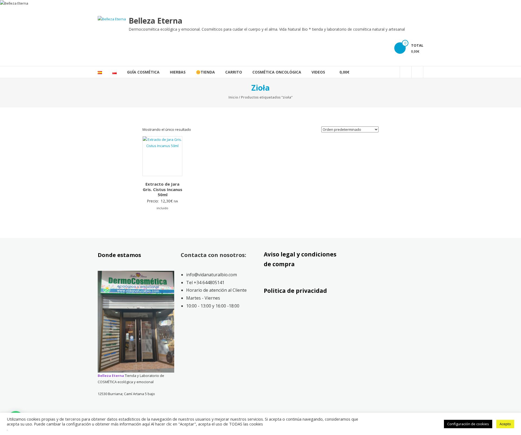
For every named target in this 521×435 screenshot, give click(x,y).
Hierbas (178, 72)
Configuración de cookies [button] (468, 423)
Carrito (233, 72)
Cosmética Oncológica (276, 72)
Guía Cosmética (143, 72)
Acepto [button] (505, 423)
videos (318, 72)
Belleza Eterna (155, 20)
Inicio (233, 97)
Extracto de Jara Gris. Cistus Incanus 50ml (162, 189)
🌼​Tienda (205, 72)
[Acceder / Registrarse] (417, 72)
